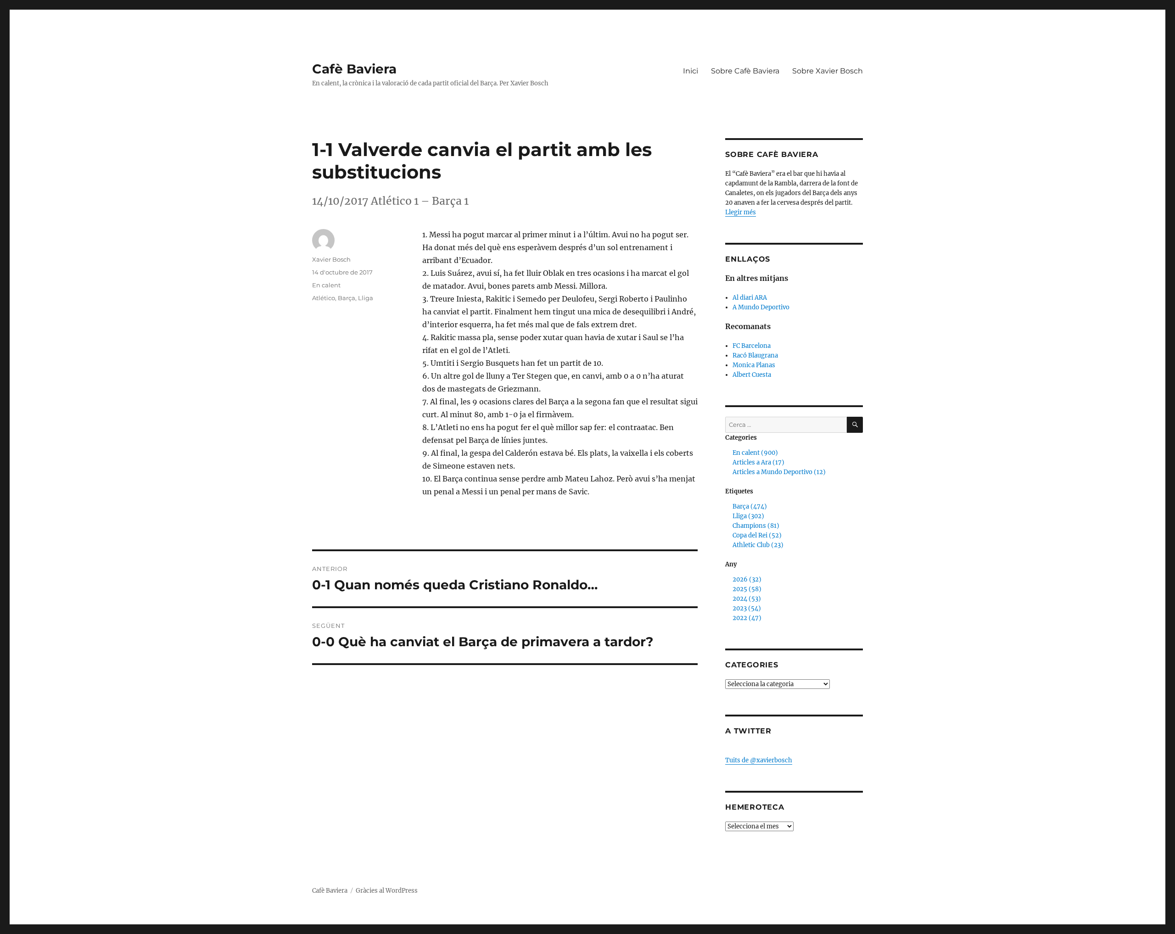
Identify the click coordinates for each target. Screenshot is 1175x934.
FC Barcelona (752, 346)
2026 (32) (747, 579)
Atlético (323, 298)
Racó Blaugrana (755, 355)
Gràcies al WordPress (387, 891)
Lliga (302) (748, 516)
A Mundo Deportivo (761, 307)
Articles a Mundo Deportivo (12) (779, 472)
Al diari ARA (750, 298)
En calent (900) (755, 453)
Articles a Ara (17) (758, 462)
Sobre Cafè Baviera (745, 71)
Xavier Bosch (331, 259)
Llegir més (740, 212)
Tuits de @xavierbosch (758, 760)
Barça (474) (750, 506)
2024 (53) (747, 599)
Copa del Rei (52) (757, 535)
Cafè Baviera (354, 69)
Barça (346, 298)
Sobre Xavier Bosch (827, 71)
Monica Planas (754, 365)
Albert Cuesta (752, 375)
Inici (690, 71)
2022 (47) (747, 618)
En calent (326, 285)
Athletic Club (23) (758, 545)
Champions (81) (756, 526)
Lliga (365, 298)
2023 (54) (747, 608)
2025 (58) (747, 589)
